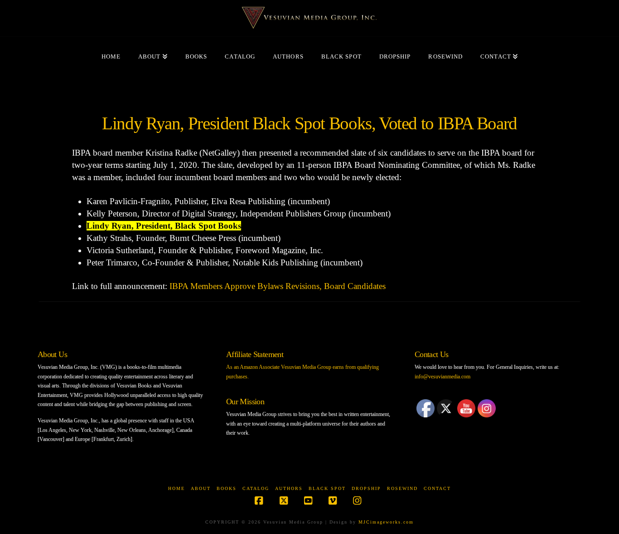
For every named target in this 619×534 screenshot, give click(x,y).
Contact (437, 488)
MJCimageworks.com (386, 521)
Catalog (255, 488)
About (201, 488)
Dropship (366, 488)
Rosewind (402, 488)
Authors (289, 488)
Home (176, 488)
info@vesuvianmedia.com (442, 376)
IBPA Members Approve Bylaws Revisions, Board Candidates (277, 286)
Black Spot (327, 488)
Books (227, 488)
